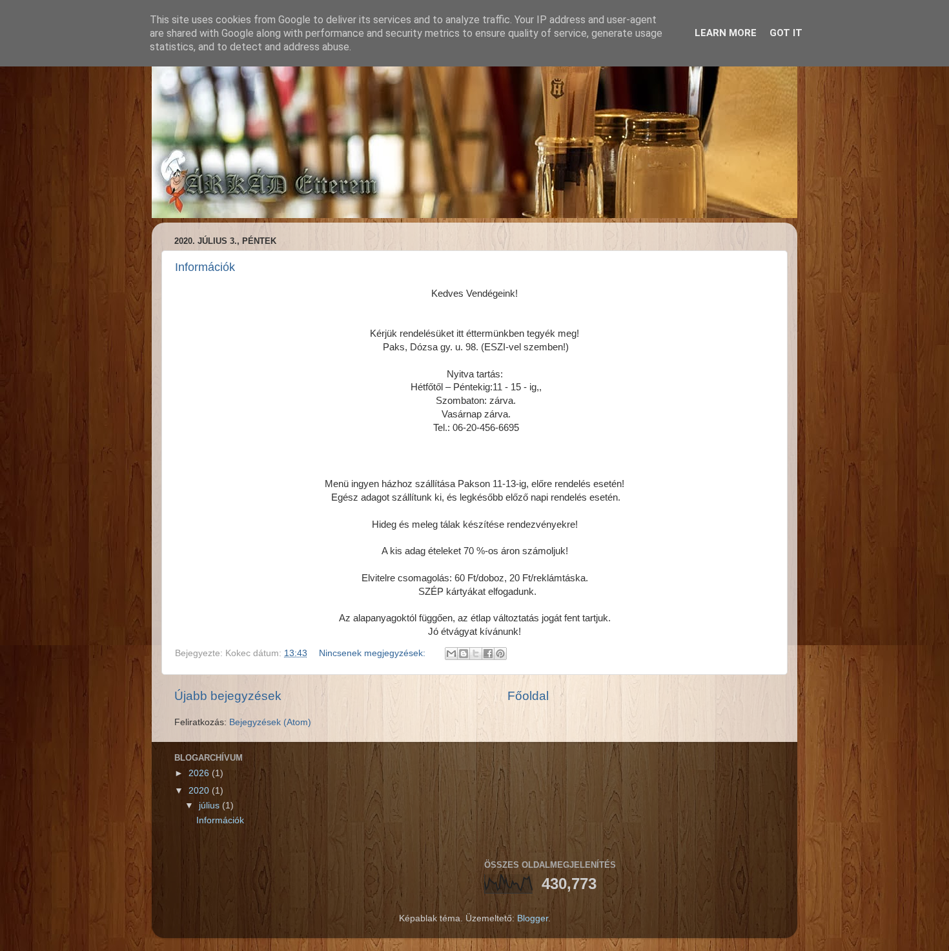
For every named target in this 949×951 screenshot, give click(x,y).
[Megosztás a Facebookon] (488, 653)
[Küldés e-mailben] (451, 653)
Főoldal (528, 696)
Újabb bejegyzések (227, 696)
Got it (786, 33)
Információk (205, 267)
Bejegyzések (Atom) (270, 722)
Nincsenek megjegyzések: (373, 653)
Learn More (726, 33)
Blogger (532, 918)
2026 (200, 773)
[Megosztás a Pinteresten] (500, 653)
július (210, 805)
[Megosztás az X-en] (475, 653)
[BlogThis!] (463, 653)
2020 (200, 791)
